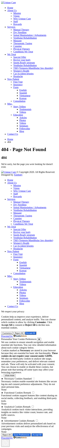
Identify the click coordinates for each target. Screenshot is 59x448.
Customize (7, 333)
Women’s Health (21, 71)
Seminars (23, 126)
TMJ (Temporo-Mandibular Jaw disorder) (33, 68)
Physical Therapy (21, 49)
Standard (27, 378)
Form (15, 87)
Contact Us (12, 134)
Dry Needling (19, 32)
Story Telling (19, 106)
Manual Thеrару (21, 29)
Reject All (19, 333)
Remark (27, 392)
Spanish (23, 93)
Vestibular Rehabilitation (25, 38)
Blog (21, 131)
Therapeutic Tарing (22, 43)
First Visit (18, 82)
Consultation (19, 101)
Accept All (30, 333)
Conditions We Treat (23, 51)
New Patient (13, 79)
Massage (17, 40)
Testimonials (25, 109)
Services (11, 27)
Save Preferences (21, 435)
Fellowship (24, 128)
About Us (12, 10)
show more (9, 375)
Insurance (18, 84)
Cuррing (17, 46)
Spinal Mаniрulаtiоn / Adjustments (29, 35)
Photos (22, 120)
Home (10, 7)
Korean (22, 98)
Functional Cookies (13, 392)
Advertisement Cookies (15, 420)
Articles (23, 117)
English (23, 90)
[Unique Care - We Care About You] (8, 2)
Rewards (17, 24)
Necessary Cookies (13, 378)
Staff (15, 21)
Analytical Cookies (13, 406)
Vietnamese (24, 95)
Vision (16, 16)
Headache (18, 76)
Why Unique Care (22, 18)
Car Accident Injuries (23, 73)
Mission (17, 13)
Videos (22, 112)
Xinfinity (18, 174)
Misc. (10, 104)
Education (18, 115)
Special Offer (19, 57)
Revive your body (22, 60)
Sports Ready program (24, 62)
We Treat (11, 54)
